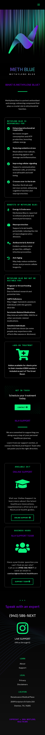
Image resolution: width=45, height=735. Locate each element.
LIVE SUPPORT (22, 638)
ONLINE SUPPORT (21, 518)
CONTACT (21, 407)
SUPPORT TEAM (21, 582)
